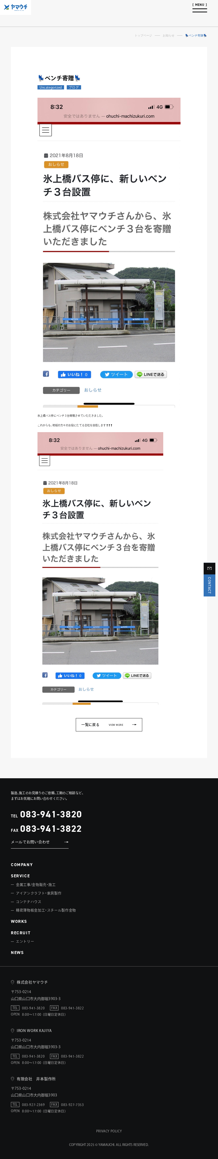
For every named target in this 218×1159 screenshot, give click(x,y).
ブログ (74, 87)
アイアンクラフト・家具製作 (38, 893)
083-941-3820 (51, 814)
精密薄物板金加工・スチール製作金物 (46, 910)
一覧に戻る (102, 724)
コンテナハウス (28, 901)
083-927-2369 (33, 1104)
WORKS (19, 921)
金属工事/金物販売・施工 (36, 884)
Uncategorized (51, 87)
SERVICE (20, 876)
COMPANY (22, 864)
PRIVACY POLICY (109, 1131)
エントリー (25, 941)
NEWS (17, 952)
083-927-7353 (72, 1104)
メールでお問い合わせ (30, 842)
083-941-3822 (51, 828)
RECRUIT (21, 933)
